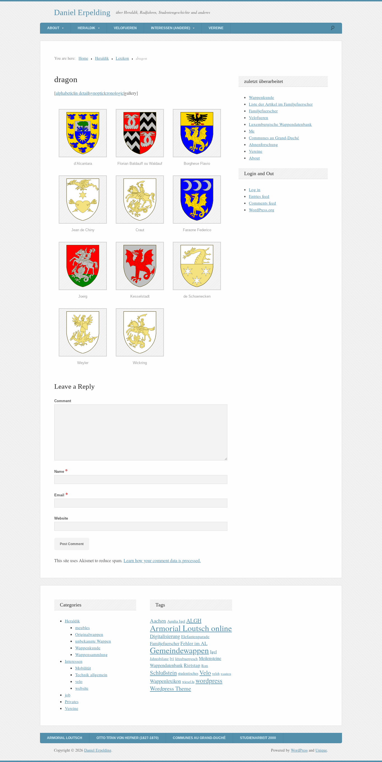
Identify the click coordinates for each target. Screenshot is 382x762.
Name (61, 471)
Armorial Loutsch (64, 738)
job (67, 695)
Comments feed (262, 203)
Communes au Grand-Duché (274, 137)
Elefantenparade (195, 636)
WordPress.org (261, 209)
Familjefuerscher (263, 111)
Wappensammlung (91, 654)
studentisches (188, 673)
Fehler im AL (193, 643)
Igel (213, 651)
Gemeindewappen (179, 650)
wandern (226, 674)
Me (251, 131)
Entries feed (259, 196)
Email (61, 495)
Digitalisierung (165, 636)
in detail (81, 93)
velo (78, 681)
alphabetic (65, 93)
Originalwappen (89, 634)
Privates (72, 701)
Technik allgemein (91, 674)
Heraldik (86, 28)
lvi (172, 658)
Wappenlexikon (165, 681)
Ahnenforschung (263, 144)
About (53, 28)
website (81, 688)
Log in (254, 189)
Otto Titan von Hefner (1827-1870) (127, 738)
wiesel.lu (188, 681)
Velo (205, 672)
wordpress (208, 680)
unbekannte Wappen (93, 641)
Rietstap (192, 665)
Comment (62, 401)
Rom (204, 665)
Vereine (216, 28)
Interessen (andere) (170, 28)
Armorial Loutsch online (191, 627)
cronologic (114, 93)
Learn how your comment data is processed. (162, 560)
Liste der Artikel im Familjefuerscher (281, 104)
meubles (82, 627)
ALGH (193, 620)
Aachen (158, 620)
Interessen (73, 661)
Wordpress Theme (170, 688)
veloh (216, 673)
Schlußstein (163, 673)
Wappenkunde (261, 97)
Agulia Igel (176, 621)
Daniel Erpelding (82, 12)
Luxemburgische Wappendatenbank (280, 124)
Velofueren (125, 28)
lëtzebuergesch (186, 658)
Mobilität (83, 668)
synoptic (96, 93)
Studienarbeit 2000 (258, 738)
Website (61, 518)
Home (83, 58)
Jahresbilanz (159, 658)
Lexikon (122, 58)
